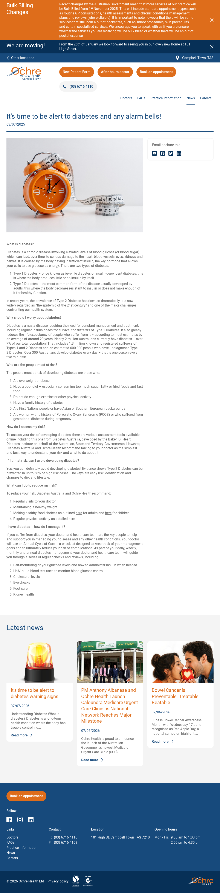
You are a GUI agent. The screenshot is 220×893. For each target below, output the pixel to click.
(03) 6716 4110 (65, 837)
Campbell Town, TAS (195, 58)
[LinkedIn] (179, 153)
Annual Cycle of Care (39, 544)
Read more (19, 735)
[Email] (154, 153)
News (190, 98)
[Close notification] (212, 20)
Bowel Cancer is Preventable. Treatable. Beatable (176, 696)
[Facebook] (162, 153)
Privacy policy (58, 881)
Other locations (22, 58)
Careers (205, 98)
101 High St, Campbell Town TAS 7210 (120, 837)
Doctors (126, 98)
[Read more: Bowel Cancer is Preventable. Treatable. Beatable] (180, 662)
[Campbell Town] (23, 69)
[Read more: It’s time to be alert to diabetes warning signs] (39, 662)
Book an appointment (158, 73)
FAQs (141, 98)
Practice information (165, 98)
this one (37, 439)
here (79, 513)
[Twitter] (170, 153)
